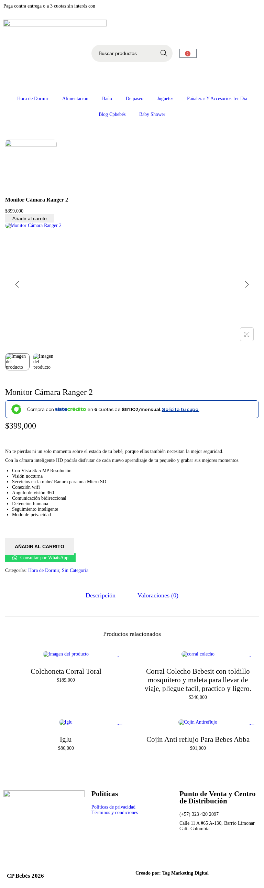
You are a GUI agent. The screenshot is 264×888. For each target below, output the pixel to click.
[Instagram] (206, 850)
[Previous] (17, 284)
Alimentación (75, 98)
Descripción (101, 595)
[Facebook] (188, 850)
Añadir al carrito (29, 218)
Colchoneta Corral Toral (66, 671)
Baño (107, 98)
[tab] (101, 595)
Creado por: (172, 873)
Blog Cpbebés (112, 114)
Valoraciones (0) (158, 595)
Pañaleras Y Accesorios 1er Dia (217, 98)
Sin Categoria (75, 570)
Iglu (66, 739)
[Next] (246, 284)
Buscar (164, 53)
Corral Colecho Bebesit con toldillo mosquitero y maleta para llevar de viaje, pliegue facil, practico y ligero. (198, 680)
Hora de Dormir (32, 98)
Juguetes (165, 98)
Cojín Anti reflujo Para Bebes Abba (198, 739)
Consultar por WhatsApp (43, 557)
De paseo (134, 98)
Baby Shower (152, 114)
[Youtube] (225, 850)
